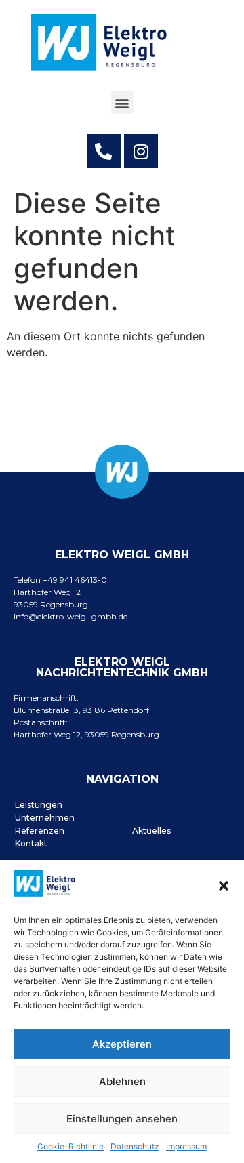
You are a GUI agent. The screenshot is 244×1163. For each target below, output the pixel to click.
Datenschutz (134, 1146)
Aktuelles (151, 830)
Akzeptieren (122, 1044)
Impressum (186, 1146)
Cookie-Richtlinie (70, 1146)
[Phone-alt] (104, 151)
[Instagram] (141, 151)
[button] (223, 886)
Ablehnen (122, 1081)
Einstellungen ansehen (122, 1118)
